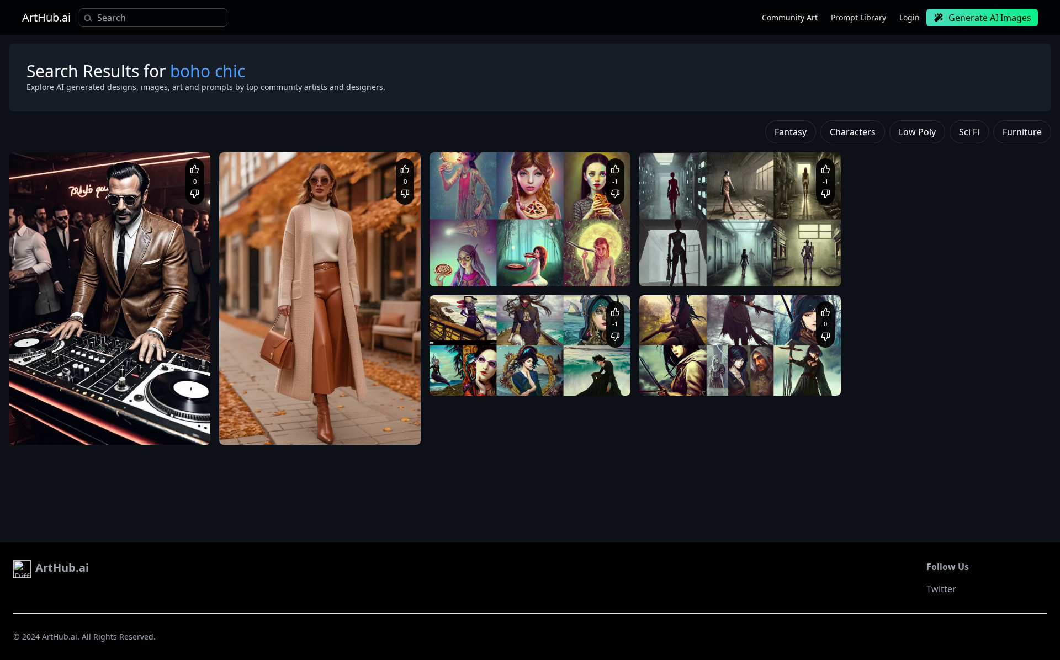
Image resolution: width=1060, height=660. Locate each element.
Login (909, 17)
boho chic (491, 379)
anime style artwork (683, 368)
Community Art (790, 17)
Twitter (941, 589)
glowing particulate (553, 269)
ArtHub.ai (46, 17)
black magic (739, 368)
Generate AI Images (989, 18)
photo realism (778, 269)
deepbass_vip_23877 (69, 399)
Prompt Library (858, 17)
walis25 (259, 399)
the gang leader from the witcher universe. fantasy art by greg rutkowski (739, 379)
